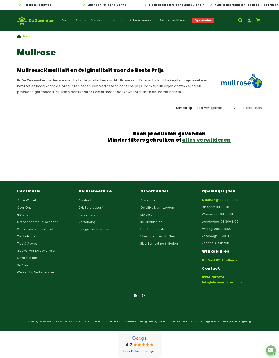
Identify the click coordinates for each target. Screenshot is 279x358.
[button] (66, 20)
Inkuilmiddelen (151, 222)
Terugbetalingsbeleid (153, 321)
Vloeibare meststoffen (157, 236)
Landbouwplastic (153, 229)
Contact (85, 200)
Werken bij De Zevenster (35, 272)
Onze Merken (27, 258)
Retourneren (88, 215)
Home (26, 36)
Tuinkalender (27, 236)
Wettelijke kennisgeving (235, 321)
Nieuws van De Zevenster (36, 251)
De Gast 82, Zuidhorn (219, 260)
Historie (22, 215)
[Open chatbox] (271, 350)
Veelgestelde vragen (94, 229)
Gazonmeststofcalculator (37, 229)
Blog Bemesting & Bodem (159, 243)
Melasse (146, 215)
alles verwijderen (206, 140)
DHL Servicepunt (91, 207)
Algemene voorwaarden (121, 321)
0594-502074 (213, 277)
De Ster (22, 265)
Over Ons (24, 207)
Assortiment (149, 200)
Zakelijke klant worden (157, 207)
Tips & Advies (27, 243)
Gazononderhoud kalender (37, 222)
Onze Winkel (26, 200)
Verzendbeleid (180, 321)
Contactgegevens (205, 321)
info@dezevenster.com (222, 282)
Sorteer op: (184, 108)
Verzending (87, 222)
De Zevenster (47, 321)
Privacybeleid (93, 321)
